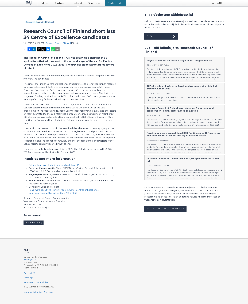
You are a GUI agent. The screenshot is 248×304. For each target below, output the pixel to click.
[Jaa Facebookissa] (30, 49)
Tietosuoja (28, 278)
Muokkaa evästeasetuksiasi (36, 282)
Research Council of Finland (58, 43)
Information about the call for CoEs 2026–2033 (53, 193)
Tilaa (149, 36)
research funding (33, 222)
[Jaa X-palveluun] (39, 49)
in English (37, 292)
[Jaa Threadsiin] (43, 49)
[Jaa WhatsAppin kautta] (53, 49)
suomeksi (28, 292)
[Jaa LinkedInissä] (34, 49)
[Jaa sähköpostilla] (57, 49)
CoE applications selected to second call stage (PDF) (56, 165)
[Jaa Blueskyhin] (48, 49)
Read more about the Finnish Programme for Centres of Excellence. (64, 190)
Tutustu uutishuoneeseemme (165, 208)
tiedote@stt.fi (30, 260)
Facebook (28, 273)
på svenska (48, 292)
